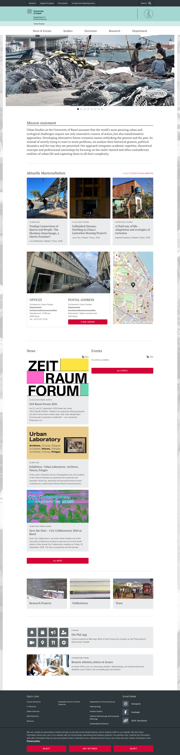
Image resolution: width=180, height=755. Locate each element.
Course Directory (34, 702)
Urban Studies (39, 24)
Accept (133, 748)
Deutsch (32, 3)
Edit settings (90, 748)
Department (139, 31)
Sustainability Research (99, 724)
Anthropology (95, 707)
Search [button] (144, 3)
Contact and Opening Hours (83, 3)
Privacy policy (33, 741)
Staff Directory (33, 716)
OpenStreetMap (138, 323)
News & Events (42, 31)
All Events (122, 371)
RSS (87, 357)
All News (57, 561)
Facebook (135, 712)
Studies (67, 31)
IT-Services (31, 707)
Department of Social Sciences (40, 18)
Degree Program (47, 3)
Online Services (33, 711)
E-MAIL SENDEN (88, 322)
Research (114, 31)
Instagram (136, 703)
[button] (133, 285)
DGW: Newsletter (139, 720)
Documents (62, 3)
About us (30, 721)
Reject (46, 748)
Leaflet (127, 323)
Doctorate (90, 31)
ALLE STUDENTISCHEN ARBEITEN (138, 173)
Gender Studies (96, 711)
